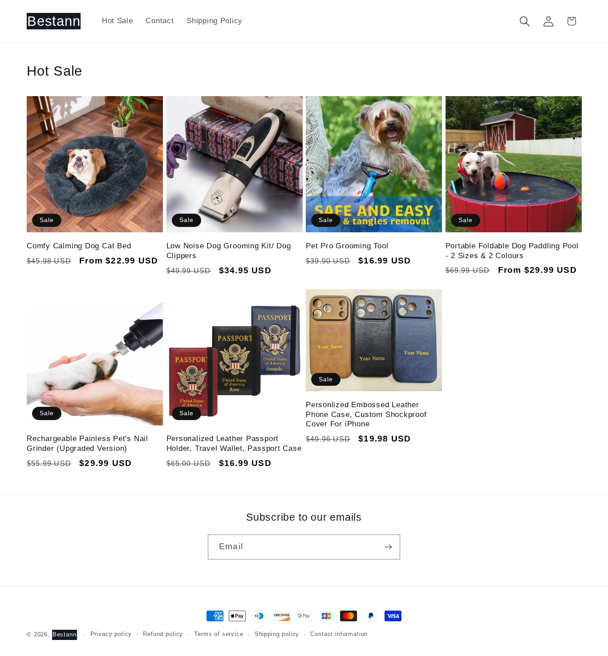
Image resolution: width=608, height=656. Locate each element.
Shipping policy (277, 634)
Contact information (339, 634)
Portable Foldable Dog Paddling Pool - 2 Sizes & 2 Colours (512, 251)
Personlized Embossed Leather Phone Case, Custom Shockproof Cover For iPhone (366, 414)
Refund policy (163, 634)
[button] (524, 21)
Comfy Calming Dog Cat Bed (79, 246)
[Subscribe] (388, 547)
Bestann (65, 634)
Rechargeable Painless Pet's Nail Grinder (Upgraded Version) (87, 443)
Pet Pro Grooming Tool (347, 246)
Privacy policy (111, 634)
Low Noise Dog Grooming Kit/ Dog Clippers (228, 251)
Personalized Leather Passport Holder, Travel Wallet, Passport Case (234, 443)
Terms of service (218, 634)
